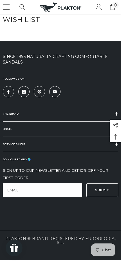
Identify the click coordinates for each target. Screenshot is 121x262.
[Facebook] (8, 91)
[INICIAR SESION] (99, 7)
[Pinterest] (39, 91)
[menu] (6, 7)
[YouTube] (54, 91)
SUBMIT (102, 190)
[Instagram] (24, 91)
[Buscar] (22, 7)
